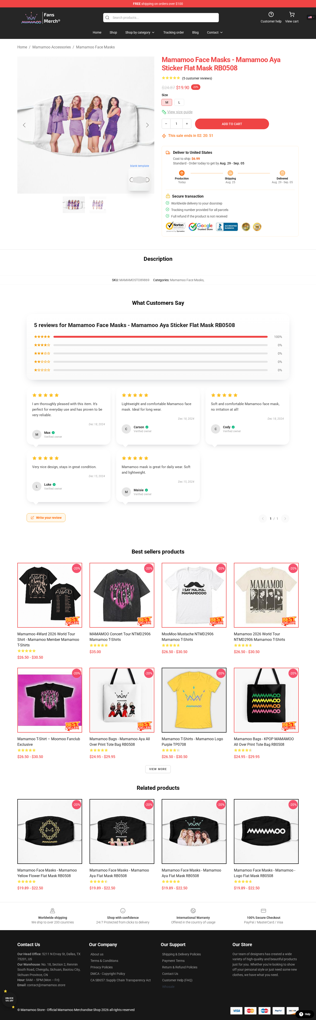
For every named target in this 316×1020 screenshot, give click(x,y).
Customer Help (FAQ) (177, 980)
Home (22, 47)
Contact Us (170, 974)
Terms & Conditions (104, 961)
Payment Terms (173, 961)
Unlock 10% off (9, 999)
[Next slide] (147, 125)
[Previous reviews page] (263, 518)
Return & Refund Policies (179, 967)
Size (165, 95)
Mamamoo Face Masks (95, 47)
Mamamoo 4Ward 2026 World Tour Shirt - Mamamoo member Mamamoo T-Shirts (48, 639)
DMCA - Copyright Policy (107, 974)
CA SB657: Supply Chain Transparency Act (120, 980)
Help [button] (307, 1014)
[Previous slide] (24, 125)
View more (158, 769)
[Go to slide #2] (98, 204)
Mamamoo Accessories (51, 47)
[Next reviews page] (285, 518)
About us (96, 954)
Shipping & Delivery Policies (181, 954)
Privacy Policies (101, 967)
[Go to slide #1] (74, 204)
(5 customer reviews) (197, 78)
